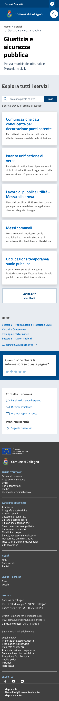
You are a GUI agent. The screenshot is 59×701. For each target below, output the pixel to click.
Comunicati (8, 563)
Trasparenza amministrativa (17, 538)
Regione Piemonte (14, 4)
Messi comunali (19, 228)
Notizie (6, 560)
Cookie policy (9, 659)
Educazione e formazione (16, 523)
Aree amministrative (13, 479)
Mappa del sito (13, 695)
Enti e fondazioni (11, 486)
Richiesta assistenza (13, 647)
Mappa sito (11, 689)
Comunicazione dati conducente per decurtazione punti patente (29, 124)
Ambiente (7, 507)
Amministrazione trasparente (18, 650)
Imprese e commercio (14, 529)
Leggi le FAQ (9, 637)
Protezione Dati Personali (16, 656)
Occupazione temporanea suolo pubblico (27, 261)
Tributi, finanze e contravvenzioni (20, 542)
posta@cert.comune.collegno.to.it (26, 620)
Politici (6, 489)
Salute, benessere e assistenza (19, 535)
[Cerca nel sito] (54, 14)
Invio (50, 99)
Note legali (8, 666)
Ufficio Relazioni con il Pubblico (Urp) (22, 616)
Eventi (5, 581)
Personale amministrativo (16, 492)
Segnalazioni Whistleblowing (18, 631)
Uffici (5, 483)
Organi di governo (12, 476)
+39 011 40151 (30, 624)
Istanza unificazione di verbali (24, 158)
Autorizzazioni (10, 513)
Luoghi (6, 584)
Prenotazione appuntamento (18, 641)
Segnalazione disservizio (15, 644)
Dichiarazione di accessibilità (18, 653)
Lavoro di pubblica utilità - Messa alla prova (28, 194)
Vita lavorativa (10, 545)
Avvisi (5, 566)
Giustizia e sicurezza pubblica (18, 526)
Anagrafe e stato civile (14, 510)
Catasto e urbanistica (14, 517)
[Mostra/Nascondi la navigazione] (3, 14)
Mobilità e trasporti (12, 532)
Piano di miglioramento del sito (22, 692)
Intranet (6, 663)
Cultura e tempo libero (14, 520)
